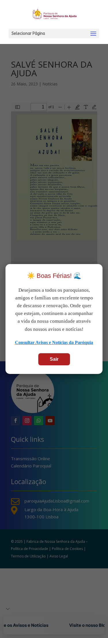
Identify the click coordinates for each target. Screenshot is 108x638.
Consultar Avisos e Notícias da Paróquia (54, 342)
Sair (54, 359)
